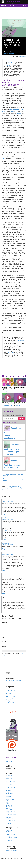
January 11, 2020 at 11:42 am (7, 554)
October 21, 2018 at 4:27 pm (8, 530)
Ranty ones (8, 699)
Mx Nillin (8, 804)
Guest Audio (8, 695)
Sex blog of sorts (10, 812)
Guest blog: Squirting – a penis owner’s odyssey (12, 464)
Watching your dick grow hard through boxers (13, 479)
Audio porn (5, 5)
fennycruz (5, 553)
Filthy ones (8, 692)
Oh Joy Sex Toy (9, 807)
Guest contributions (9, 53)
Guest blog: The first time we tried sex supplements (12, 433)
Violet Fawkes (9, 821)
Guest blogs (5, 8)
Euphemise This (9, 786)
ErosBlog (8, 783)
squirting (19, 113)
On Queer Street (9, 808)
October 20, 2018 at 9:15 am (7, 519)
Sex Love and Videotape (11, 837)
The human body (10, 702)
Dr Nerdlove (8, 831)
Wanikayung (5, 543)
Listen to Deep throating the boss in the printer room (20, 397)
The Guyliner (9, 840)
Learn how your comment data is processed (13, 654)
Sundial (7, 815)
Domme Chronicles (10, 781)
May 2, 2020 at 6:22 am (6, 575)
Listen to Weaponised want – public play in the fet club (8, 382)
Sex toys (25, 5)
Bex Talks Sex (9, 775)
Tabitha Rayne (9, 817)
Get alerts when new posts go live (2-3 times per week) (14, 681)
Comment (4, 622)
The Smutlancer (9, 842)
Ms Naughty (8, 801)
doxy (6, 488)
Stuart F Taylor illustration (12, 839)
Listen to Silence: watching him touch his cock (8, 397)
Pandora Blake (9, 809)
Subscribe (21, 418)
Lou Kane (8, 798)
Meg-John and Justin (11, 834)
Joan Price (8, 796)
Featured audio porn (10, 690)
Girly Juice (8, 790)
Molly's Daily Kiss (10, 799)
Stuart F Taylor (22, 56)
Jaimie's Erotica (9, 793)
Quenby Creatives (7, 391)
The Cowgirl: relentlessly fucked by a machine (13, 475)
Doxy (12, 111)
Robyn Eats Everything (11, 811)
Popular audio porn (10, 698)
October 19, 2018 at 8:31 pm (7, 501)
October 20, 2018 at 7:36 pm (7, 544)
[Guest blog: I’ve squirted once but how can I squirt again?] (14, 28)
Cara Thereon (9, 778)
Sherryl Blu (18, 405)
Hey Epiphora (9, 792)
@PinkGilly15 (12, 62)
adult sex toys (10, 352)
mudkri (7, 802)
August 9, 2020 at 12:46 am (7, 598)
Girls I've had (9, 693)
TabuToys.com (20, 340)
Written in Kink (9, 823)
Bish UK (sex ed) (10, 830)
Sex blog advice (9, 701)
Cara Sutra (8, 777)
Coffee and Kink (9, 780)
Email (4, 641)
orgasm (16, 488)
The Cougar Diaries (10, 820)
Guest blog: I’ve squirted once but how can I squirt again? (12, 43)
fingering (10, 488)
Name (4, 637)
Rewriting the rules (10, 836)
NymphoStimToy (9, 805)
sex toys (20, 488)
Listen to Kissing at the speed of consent (20, 382)
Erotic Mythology (9, 784)
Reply (3, 514)
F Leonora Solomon (10, 787)
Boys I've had (9, 689)
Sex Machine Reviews (11, 814)
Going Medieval (9, 833)
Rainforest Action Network (12, 850)
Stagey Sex (7, 65)
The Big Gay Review (8, 405)
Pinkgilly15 (5, 518)
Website (4, 646)
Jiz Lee (7, 795)
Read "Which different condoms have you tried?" (13, 760)
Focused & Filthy (10, 789)
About (11, 8)
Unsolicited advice (10, 704)
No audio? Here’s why (15, 5)
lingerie (15, 354)
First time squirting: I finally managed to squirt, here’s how (12, 449)
